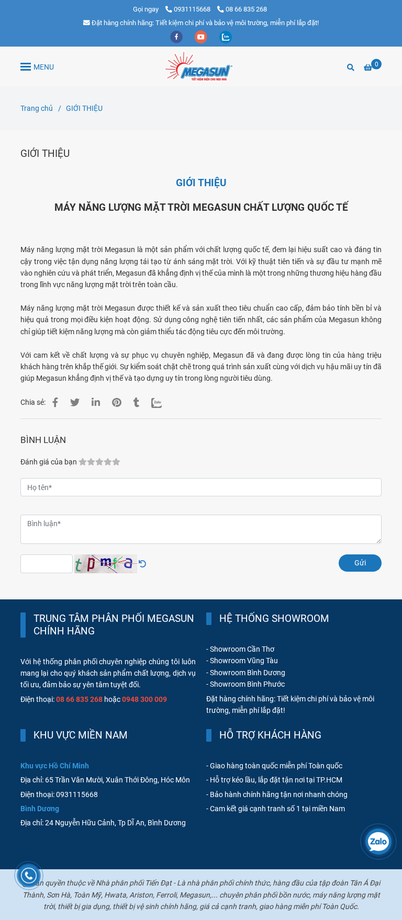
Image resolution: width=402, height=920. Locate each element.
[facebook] (177, 36)
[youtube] (201, 36)
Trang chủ (36, 108)
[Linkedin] (95, 402)
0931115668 (193, 9)
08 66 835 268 (246, 9)
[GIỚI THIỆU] (201, 66)
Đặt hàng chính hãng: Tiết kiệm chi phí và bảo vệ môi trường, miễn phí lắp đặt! (205, 23)
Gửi (360, 563)
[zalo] (225, 36)
